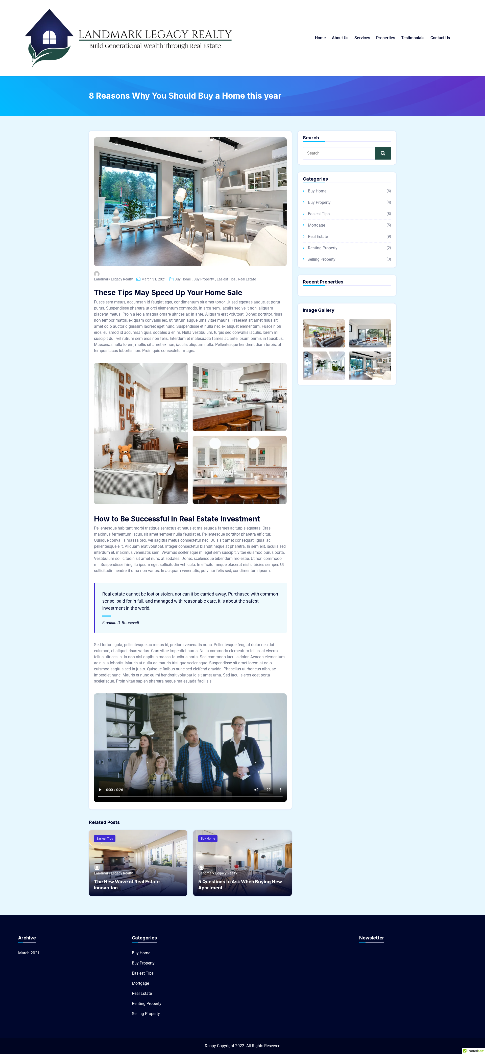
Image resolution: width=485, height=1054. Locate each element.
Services (362, 37)
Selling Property (321, 259)
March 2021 (29, 953)
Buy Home (183, 279)
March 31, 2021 (153, 279)
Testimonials (412, 37)
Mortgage (316, 225)
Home (320, 37)
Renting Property (322, 248)
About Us (340, 37)
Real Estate (247, 279)
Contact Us (440, 37)
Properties (385, 37)
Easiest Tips (226, 279)
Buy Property (203, 279)
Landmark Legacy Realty (113, 279)
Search (382, 153)
